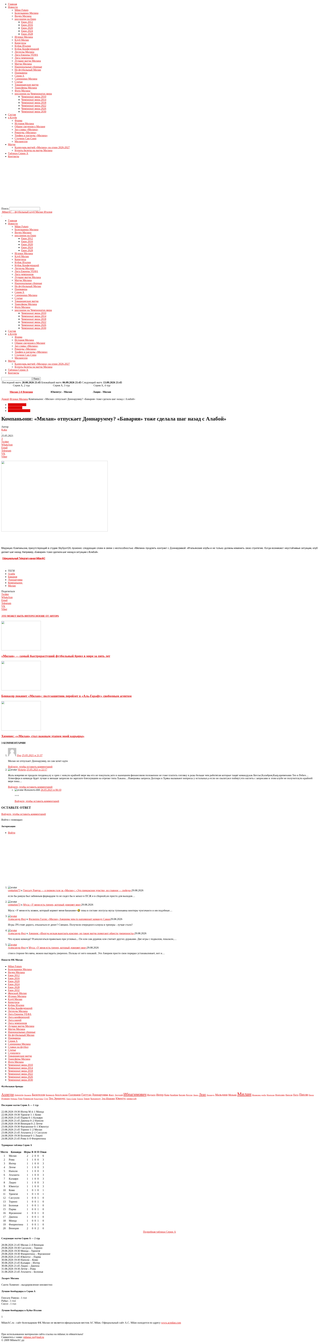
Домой (5, 399)
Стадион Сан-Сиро (25, 138)
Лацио (195, 1095)
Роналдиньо (38, 1099)
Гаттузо (86, 1094)
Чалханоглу (95, 1098)
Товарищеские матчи (27, 84)
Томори (80, 1099)
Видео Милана (23, 16)
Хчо (19, 755)
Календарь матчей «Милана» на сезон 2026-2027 (42, 147)
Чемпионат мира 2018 (33, 102)
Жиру (111, 1095)
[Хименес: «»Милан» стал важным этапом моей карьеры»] (21, 729)
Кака (166, 1094)
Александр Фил (17, 919)
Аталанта (27, 1095)
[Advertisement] (101, 184)
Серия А (19, 75)
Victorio (22, 769)
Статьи (19, 81)
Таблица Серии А (18, 153)
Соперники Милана (26, 78)
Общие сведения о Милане (30, 126)
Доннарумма (15, 579)
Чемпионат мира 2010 (33, 96)
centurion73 (14, 890)
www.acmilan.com (171, 1322)
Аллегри (7, 1094)
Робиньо (14, 1099)
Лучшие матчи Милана (28, 60)
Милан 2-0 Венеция (21, 391)
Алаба (11, 573)
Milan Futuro (21, 10)
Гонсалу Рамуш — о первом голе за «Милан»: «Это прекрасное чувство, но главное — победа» (77, 890)
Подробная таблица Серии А (159, 1231)
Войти (11, 832)
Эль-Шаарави (108, 1098)
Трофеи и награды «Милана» (31, 135)
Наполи (288, 1095)
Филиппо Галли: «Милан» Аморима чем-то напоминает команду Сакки (69, 919)
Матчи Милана (23, 63)
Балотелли (38, 1094)
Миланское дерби (259, 1095)
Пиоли (303, 1094)
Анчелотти (18, 1095)
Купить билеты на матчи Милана (33, 150)
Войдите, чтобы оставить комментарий (30, 766)
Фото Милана (22, 90)
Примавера (21, 72)
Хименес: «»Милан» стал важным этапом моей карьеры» (42, 736)
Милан (12, 585)
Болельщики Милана (26, 13)
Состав (12, 114)
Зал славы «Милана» (26, 129)
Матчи (11, 144)
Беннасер (50, 1095)
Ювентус (121, 1098)
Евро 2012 (27, 22)
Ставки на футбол (18, 1047)
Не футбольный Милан (28, 69)
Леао (202, 1094)
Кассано (182, 1095)
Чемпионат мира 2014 (33, 99)
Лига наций (14, 1020)
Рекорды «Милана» (26, 132)
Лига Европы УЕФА (26, 54)
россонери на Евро (25, 19)
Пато (296, 1095)
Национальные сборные (28, 66)
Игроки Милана (24, 36)
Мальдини (221, 1094)
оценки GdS (132, 1098)
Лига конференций (19, 1017)
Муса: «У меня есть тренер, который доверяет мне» (52, 904)
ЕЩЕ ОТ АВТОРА (49, 616)
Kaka (4, 429)
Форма (18, 120)
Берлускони (61, 1095)
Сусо (46, 1098)
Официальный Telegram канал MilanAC (23, 558)
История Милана (24, 123)
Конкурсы (20, 42)
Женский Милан (17, 993)
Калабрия (174, 1095)
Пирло (311, 1095)
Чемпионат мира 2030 (33, 111)
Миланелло (21, 141)
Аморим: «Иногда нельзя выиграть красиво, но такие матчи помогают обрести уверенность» (81, 933)
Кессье (189, 1095)
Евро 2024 (27, 31)
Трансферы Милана (26, 87)
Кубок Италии (23, 45)
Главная (12, 4)
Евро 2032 (14, 990)
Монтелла (270, 1095)
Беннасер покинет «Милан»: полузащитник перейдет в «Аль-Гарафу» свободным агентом (66, 696)
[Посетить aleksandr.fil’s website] (12, 916)
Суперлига (14, 1053)
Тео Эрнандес (57, 1098)
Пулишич (5, 1098)
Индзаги (151, 1095)
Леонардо (210, 1095)
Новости (13, 7)
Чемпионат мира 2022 (33, 105)
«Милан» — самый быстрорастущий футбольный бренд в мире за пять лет (55, 656)
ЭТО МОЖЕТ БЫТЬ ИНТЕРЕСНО (20, 616)
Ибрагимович (134, 1094)
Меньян (232, 1094)
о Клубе (12, 117)
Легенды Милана (24, 51)
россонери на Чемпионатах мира (33, 93)
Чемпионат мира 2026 (33, 108)
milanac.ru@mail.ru (33, 1337)
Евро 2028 (27, 34)
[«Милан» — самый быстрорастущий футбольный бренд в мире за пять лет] (21, 649)
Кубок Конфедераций (27, 48)
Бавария (12, 576)
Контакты (13, 156)
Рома (20, 1098)
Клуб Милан (22, 39)
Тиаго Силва (71, 1099)
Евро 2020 (27, 28)
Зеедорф (119, 1095)
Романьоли (28, 1098)
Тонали (87, 1098)
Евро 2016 (27, 25)
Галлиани (74, 1094)
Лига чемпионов (24, 57)
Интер (160, 1094)
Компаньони (15, 582)
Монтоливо (280, 1095)
